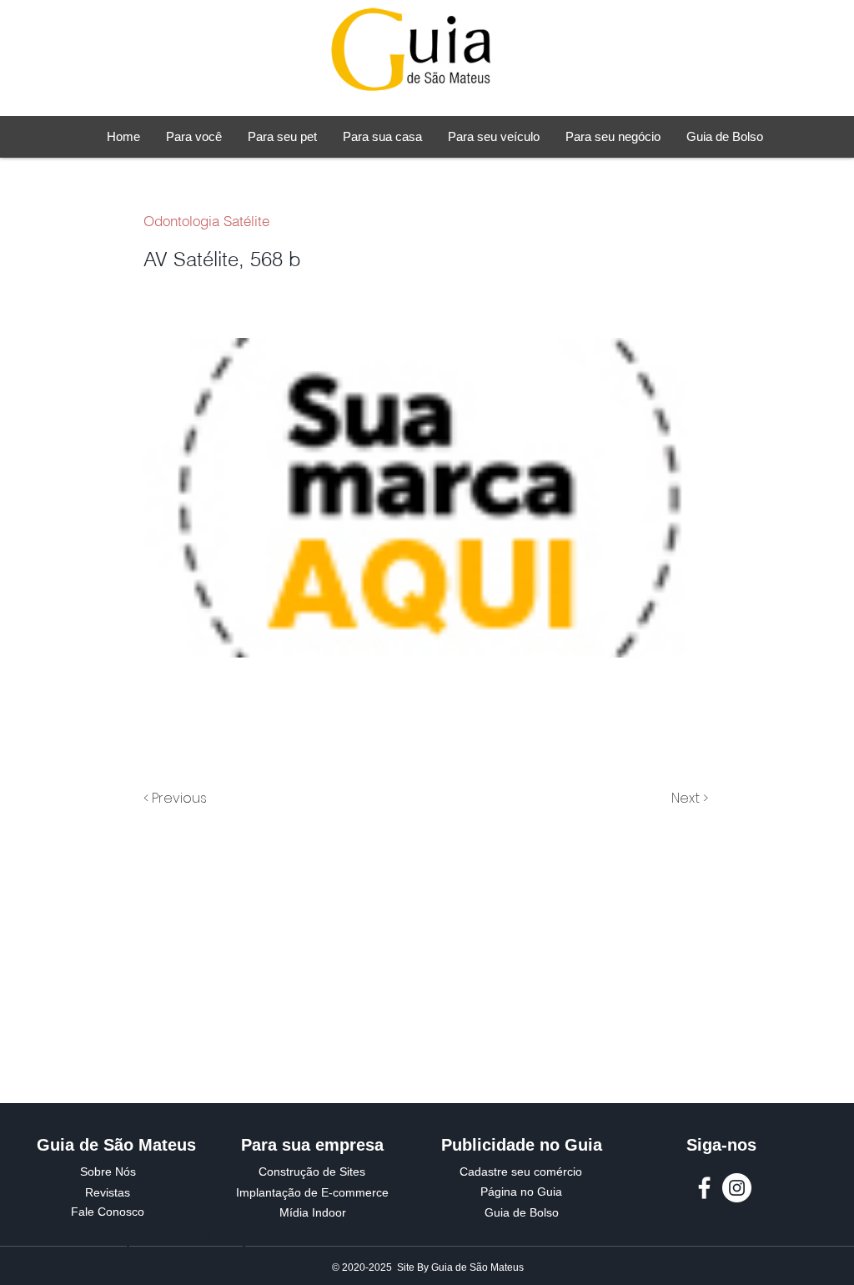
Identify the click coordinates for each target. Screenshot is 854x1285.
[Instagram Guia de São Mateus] (736, 1187)
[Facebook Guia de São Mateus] (704, 1187)
